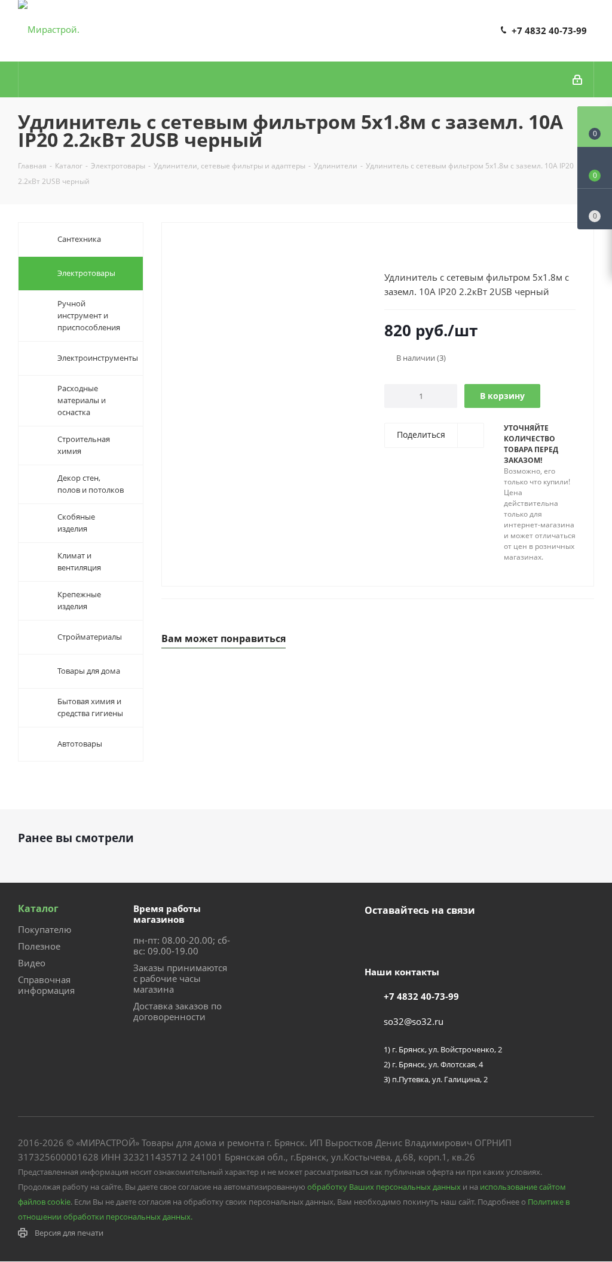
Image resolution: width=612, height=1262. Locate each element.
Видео (31, 963)
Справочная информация (46, 985)
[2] (401, 249)
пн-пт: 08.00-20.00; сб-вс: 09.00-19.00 (181, 945)
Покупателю (44, 929)
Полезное (39, 946)
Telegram (406, 938)
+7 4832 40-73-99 (549, 30)
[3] (412, 249)
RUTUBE (436, 938)
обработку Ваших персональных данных (384, 1186)
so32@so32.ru (413, 1021)
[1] (390, 249)
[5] (435, 249)
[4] (424, 249)
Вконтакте (376, 938)
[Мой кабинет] (578, 79)
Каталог (38, 908)
